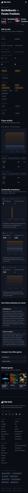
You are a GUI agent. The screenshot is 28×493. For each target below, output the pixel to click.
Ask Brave (6, 482)
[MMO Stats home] (5, 2)
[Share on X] (2, 414)
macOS (16, 429)
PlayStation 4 (18, 439)
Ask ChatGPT (7, 473)
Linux (16, 426)
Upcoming (3, 431)
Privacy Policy (17, 490)
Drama (2, 460)
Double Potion (17, 488)
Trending (3, 424)
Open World (5, 93)
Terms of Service (6, 490)
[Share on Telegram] (16, 414)
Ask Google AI (17, 473)
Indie (10, 90)
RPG (16, 90)
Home (2, 421)
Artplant (17, 106)
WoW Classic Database (20, 445)
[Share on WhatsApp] (13, 414)
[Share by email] (19, 414)
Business (3, 455)
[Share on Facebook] (9, 414)
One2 (3, 106)
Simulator (4, 99)
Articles (3, 439)
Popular (3, 426)
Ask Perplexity (16, 479)
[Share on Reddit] (6, 414)
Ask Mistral (6, 479)
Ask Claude (15, 476)
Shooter (4, 96)
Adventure (4, 90)
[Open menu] (26, 2)
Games (3, 436)
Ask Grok (6, 476)
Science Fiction (5, 88)
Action (3, 85)
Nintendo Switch (19, 431)
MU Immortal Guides (20, 450)
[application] (14, 141)
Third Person (5, 78)
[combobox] (14, 357)
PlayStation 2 (18, 434)
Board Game (4, 453)
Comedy (3, 458)
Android (17, 421)
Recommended (4, 434)
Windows (4, 71)
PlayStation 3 (18, 436)
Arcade (3, 450)
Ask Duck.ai (15, 482)
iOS (16, 424)
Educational (4, 463)
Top (25, 490)
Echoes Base (18, 448)
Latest (3, 429)
